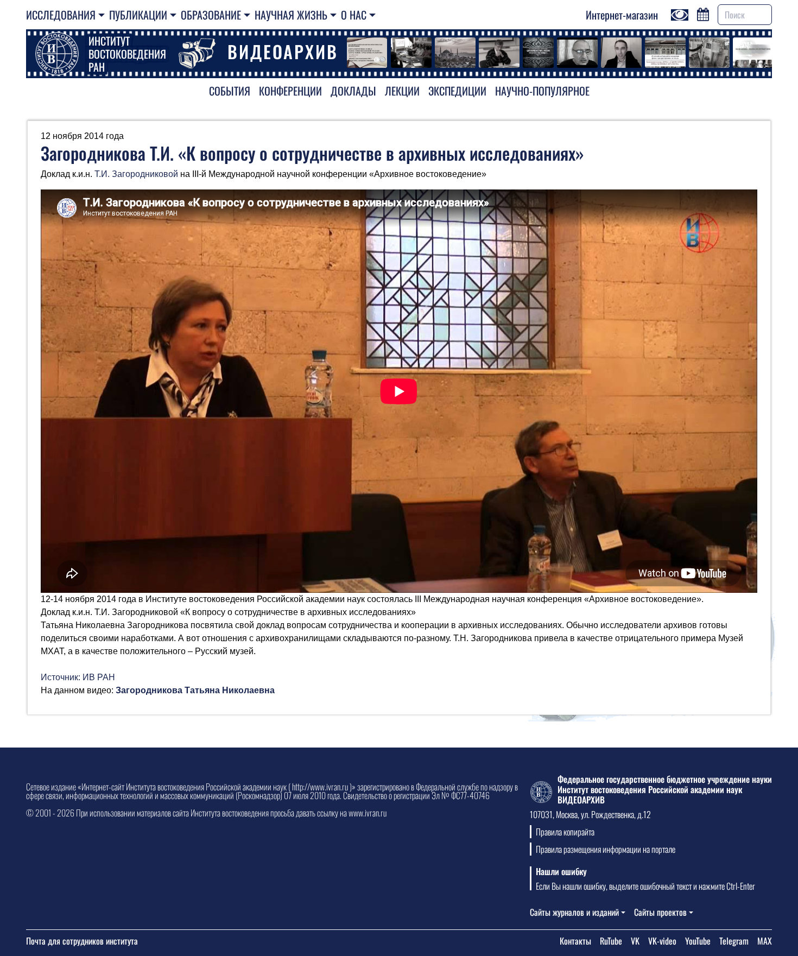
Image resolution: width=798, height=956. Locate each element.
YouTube (698, 940)
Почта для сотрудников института (82, 940)
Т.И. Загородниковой (136, 174)
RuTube (611, 940)
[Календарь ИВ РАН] (703, 13)
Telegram (734, 940)
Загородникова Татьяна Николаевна (195, 690)
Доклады (353, 91)
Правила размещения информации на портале (605, 849)
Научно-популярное (542, 91)
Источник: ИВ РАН (78, 677)
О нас (353, 15)
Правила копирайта (565, 831)
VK (635, 940)
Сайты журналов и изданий (574, 912)
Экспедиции (457, 91)
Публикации (138, 15)
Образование (211, 15)
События (229, 91)
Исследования (61, 15)
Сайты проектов (660, 912)
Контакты (575, 940)
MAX (764, 940)
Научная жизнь (291, 15)
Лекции (402, 91)
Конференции (290, 91)
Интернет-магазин (622, 15)
